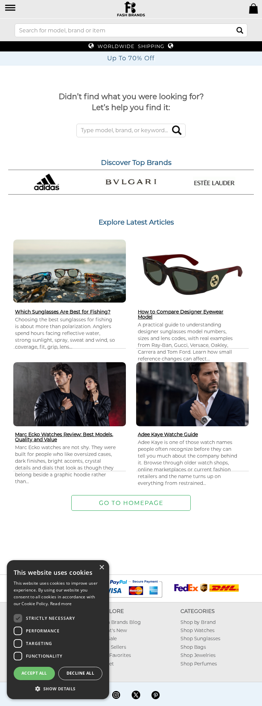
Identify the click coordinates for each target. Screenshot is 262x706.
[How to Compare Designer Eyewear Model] (192, 274)
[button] (11, 8)
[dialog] (58, 629)
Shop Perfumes (198, 664)
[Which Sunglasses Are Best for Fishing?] (69, 270)
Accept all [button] (34, 673)
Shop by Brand (198, 622)
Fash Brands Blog (120, 622)
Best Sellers (112, 647)
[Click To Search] (239, 30)
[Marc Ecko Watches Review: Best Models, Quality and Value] (69, 393)
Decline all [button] (80, 673)
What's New (113, 630)
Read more (61, 604)
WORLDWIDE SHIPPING (131, 46)
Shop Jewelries (198, 655)
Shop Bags (193, 647)
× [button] (101, 567)
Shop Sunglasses (200, 638)
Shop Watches (197, 630)
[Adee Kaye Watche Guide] (192, 393)
